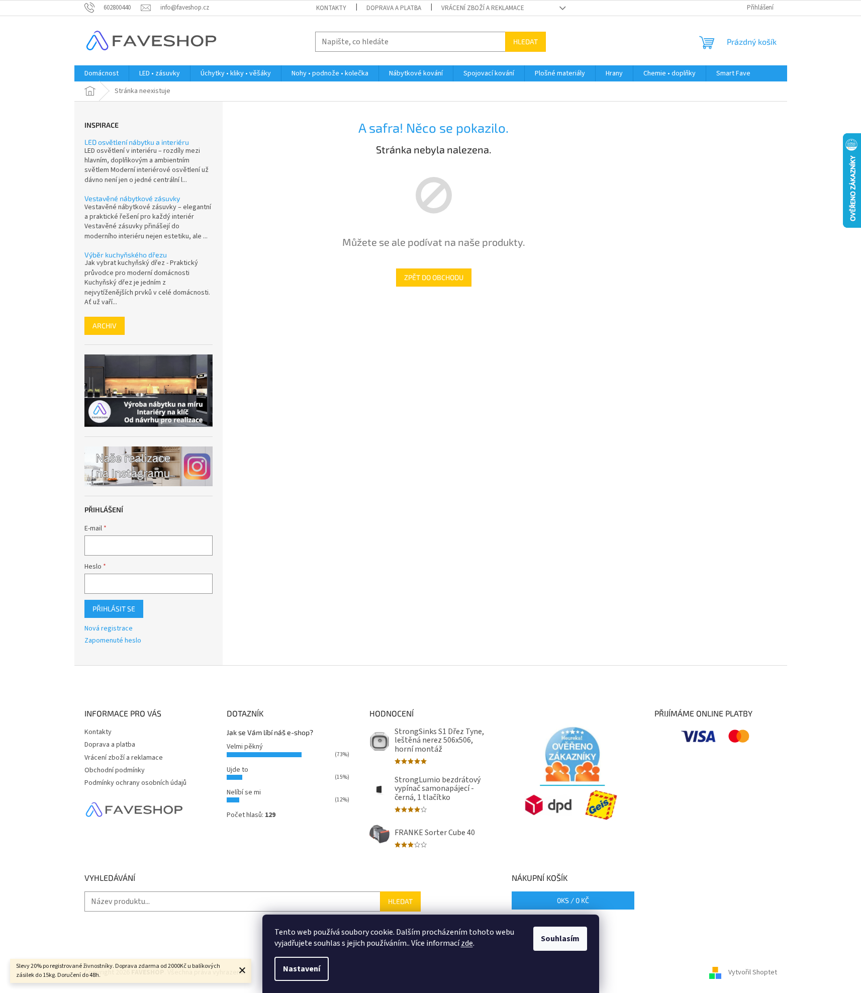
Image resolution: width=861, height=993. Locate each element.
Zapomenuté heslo (112, 641)
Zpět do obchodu (433, 277)
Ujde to (237, 770)
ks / (573, 900)
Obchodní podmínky (114, 770)
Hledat (525, 41)
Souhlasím (560, 938)
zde (467, 943)
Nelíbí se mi (244, 792)
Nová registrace (108, 629)
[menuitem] (101, 73)
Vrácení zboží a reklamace (482, 8)
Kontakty (331, 8)
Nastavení (301, 968)
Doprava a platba (393, 8)
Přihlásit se (113, 608)
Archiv (104, 325)
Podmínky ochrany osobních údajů (135, 783)
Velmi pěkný (245, 747)
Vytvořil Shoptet (752, 972)
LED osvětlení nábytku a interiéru (136, 142)
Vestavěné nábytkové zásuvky (132, 198)
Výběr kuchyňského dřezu (125, 254)
